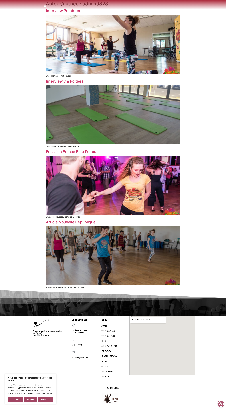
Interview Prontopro (63, 10)
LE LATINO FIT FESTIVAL (109, 356)
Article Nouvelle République (71, 222)
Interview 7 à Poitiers (64, 81)
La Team (104, 361)
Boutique (105, 376)
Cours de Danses (108, 330)
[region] (30, 389)
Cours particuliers (109, 346)
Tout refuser (30, 399)
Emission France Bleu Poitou (71, 151)
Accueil (104, 325)
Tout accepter (45, 399)
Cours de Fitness (108, 335)
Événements (106, 351)
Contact (104, 366)
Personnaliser (15, 399)
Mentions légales (113, 388)
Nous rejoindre (107, 371)
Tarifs (103, 341)
